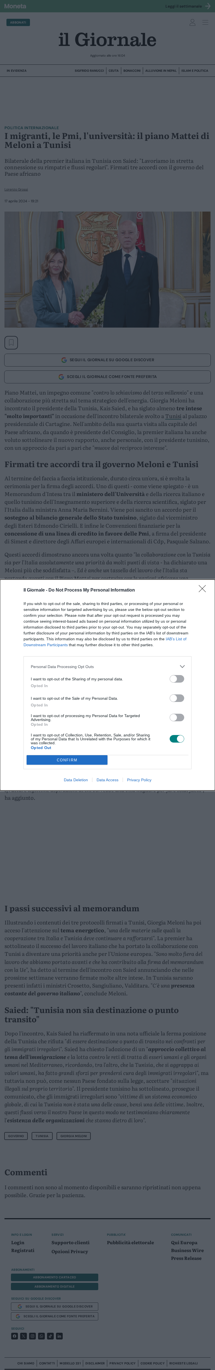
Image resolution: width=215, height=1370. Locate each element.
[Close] (204, 590)
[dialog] (107, 685)
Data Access (107, 780)
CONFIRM (67, 760)
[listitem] (107, 666)
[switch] (177, 679)
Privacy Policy (139, 780)
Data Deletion (76, 780)
